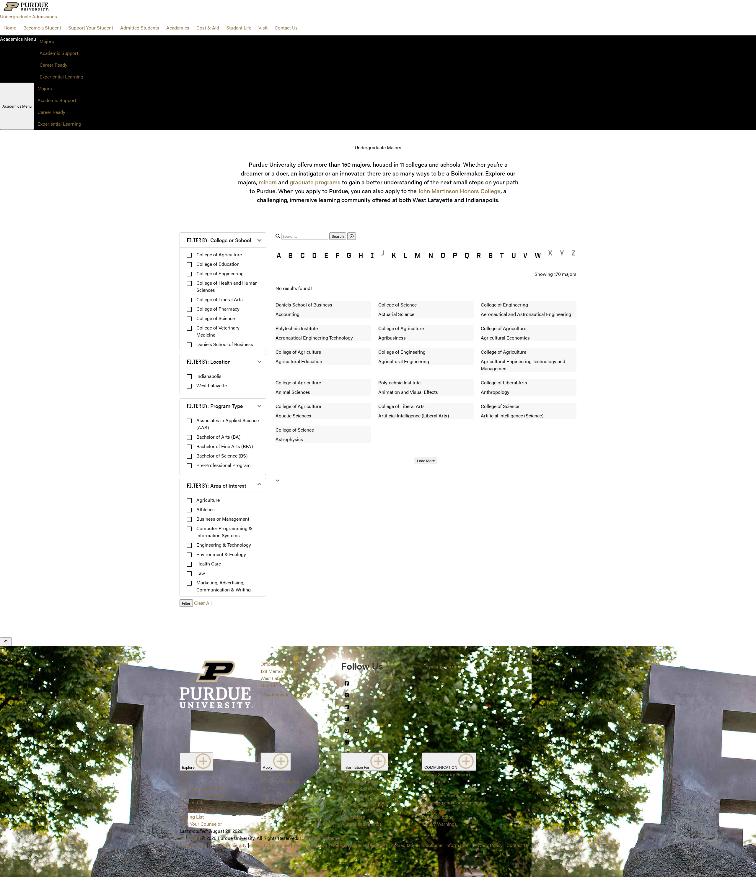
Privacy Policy (488, 845)
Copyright (190, 838)
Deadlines (270, 788)
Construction (435, 781)
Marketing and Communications (455, 802)
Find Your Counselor (201, 823)
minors (268, 182)
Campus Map (193, 809)
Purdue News (436, 809)
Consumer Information (446, 845)
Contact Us (286, 27)
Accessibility (193, 845)
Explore (188, 767)
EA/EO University (228, 845)
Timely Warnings (439, 823)
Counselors (353, 816)
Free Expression (310, 845)
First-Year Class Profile (284, 795)
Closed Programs (278, 802)
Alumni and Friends (361, 823)
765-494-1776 (274, 685)
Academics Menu (17, 106)
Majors (47, 41)
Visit (263, 27)
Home (10, 27)
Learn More (378, 427)
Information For (356, 767)
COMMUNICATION (441, 767)
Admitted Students (139, 27)
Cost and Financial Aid (203, 788)
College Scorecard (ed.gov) (359, 845)
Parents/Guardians (361, 809)
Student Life (238, 27)
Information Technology (446, 795)
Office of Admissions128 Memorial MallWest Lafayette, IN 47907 (286, 670)
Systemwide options (285, 694)
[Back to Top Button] (6, 641)
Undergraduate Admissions (28, 16)
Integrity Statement (270, 845)
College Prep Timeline (283, 816)
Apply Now (272, 774)
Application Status (279, 809)
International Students (364, 795)
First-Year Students (361, 781)
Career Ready (53, 64)
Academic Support (59, 53)
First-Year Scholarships (204, 795)
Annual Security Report (446, 774)
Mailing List (192, 816)
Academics (177, 27)
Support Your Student (90, 27)
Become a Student (42, 27)
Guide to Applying (279, 781)
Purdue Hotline (437, 816)
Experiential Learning (61, 76)
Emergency (434, 788)
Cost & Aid (207, 27)
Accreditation (404, 845)
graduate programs (315, 182)
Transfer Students (359, 788)
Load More (426, 460)
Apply (268, 767)
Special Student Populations (370, 802)
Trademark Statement (321, 838)
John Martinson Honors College (459, 190)
